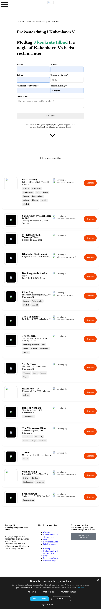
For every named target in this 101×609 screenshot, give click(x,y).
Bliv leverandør (49, 544)
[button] (50, 604)
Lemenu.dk (30, 22)
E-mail (53, 65)
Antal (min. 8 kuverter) (28, 86)
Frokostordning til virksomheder (50, 535)
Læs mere (81, 587)
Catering (46, 532)
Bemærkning (23, 96)
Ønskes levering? (58, 86)
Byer (45, 539)
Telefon (20, 75)
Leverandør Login (50, 542)
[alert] (50, 593)
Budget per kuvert (59, 75)
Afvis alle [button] (61, 599)
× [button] (98, 580)
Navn (20, 65)
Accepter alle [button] (39, 599)
